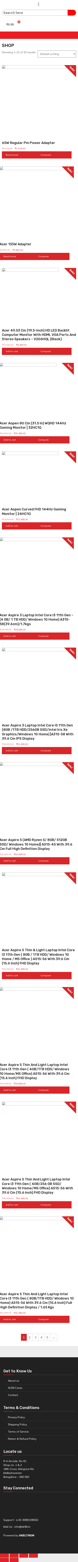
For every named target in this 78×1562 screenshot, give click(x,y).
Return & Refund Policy (22, 1438)
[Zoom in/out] (33, 1556)
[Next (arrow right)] (14, 1560)
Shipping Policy (17, 1424)
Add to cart (12, 351)
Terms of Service (18, 1431)
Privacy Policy (16, 1417)
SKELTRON (26, 1535)
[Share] (14, 1556)
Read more (12, 154)
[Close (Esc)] (4, 1556)
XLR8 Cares (15, 1388)
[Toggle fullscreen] (23, 1556)
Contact (13, 1395)
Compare (46, 154)
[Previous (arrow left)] (4, 1560)
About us (13, 1380)
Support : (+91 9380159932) (20, 1520)
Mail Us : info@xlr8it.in (16, 1526)
